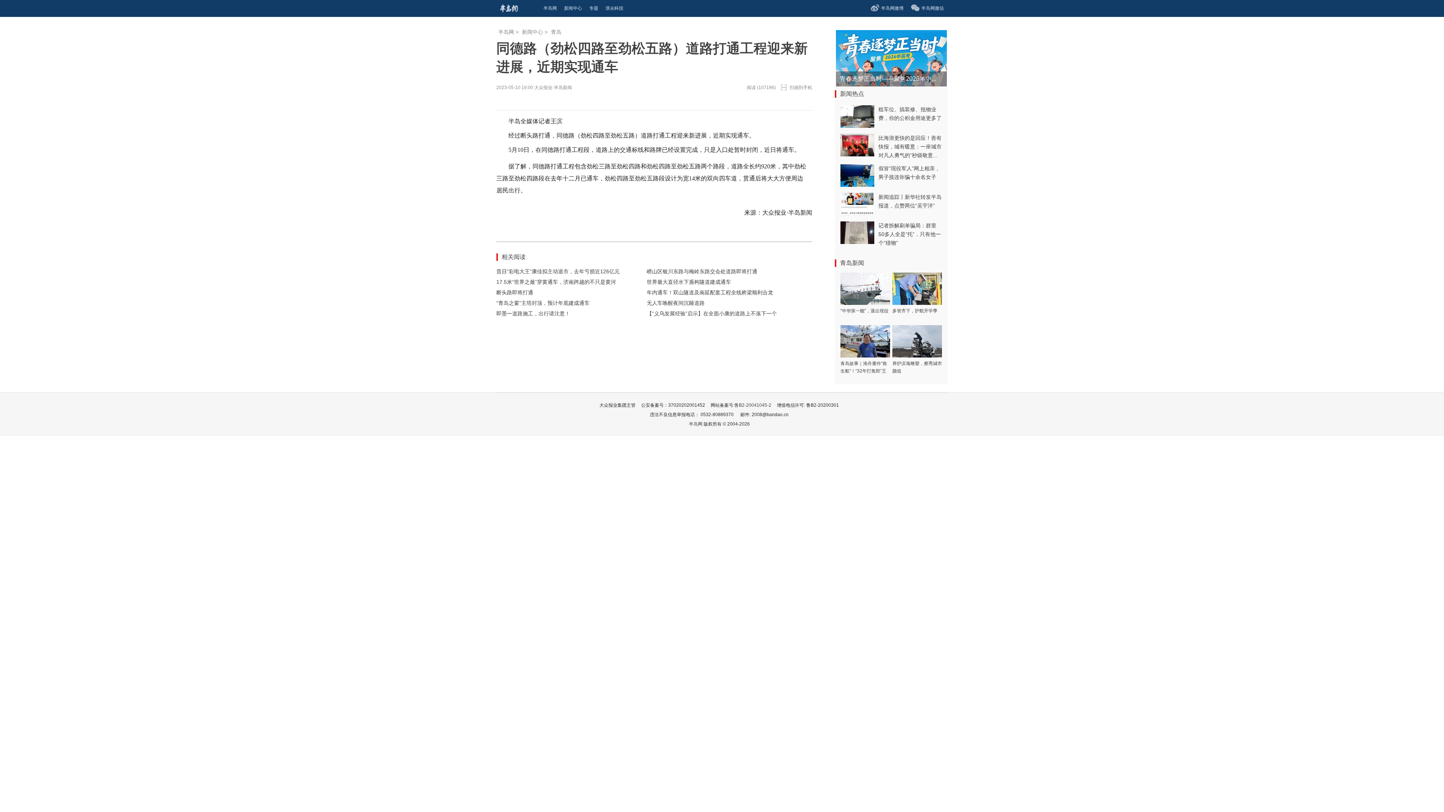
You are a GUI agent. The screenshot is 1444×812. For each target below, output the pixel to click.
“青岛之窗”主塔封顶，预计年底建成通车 (543, 303)
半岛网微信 (932, 8)
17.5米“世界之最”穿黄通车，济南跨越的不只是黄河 (556, 282)
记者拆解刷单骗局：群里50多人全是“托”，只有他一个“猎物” (909, 234)
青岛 (556, 32)
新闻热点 (852, 94)
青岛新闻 (852, 263)
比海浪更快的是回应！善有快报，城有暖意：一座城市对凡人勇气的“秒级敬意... (910, 146)
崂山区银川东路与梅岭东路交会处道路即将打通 (702, 271)
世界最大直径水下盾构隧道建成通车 (689, 282)
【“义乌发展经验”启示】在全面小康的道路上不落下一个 (712, 314)
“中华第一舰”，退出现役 (864, 311)
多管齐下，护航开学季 (914, 311)
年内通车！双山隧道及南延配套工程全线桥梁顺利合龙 (710, 292)
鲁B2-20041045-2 (752, 405)
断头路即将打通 (514, 292)
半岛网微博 (892, 8)
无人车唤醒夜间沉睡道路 (676, 303)
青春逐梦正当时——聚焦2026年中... (888, 79)
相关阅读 (514, 257)
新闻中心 (532, 32)
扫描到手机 (801, 87)
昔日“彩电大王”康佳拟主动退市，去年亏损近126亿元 (558, 271)
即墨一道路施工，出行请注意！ (533, 314)
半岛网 (506, 32)
